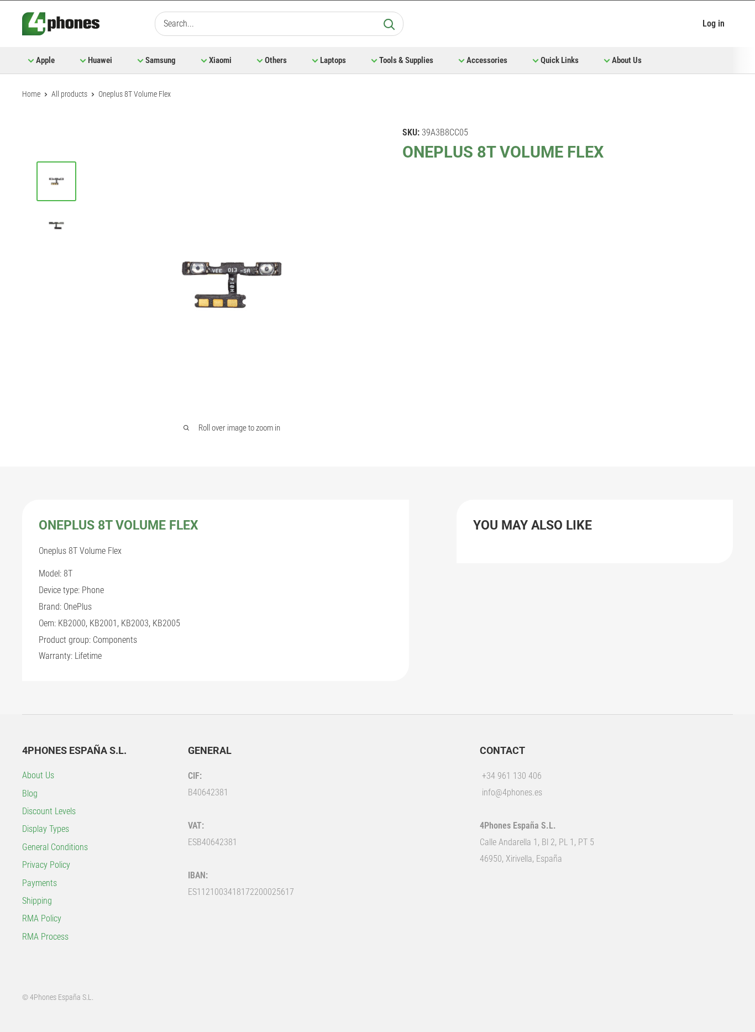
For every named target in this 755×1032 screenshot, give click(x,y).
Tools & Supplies (406, 60)
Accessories (486, 60)
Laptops (333, 60)
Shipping (37, 900)
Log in (713, 23)
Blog (30, 793)
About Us (627, 60)
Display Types (45, 829)
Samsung (160, 60)
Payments (39, 883)
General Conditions (55, 847)
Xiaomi (220, 60)
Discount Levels (49, 811)
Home (31, 94)
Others (276, 60)
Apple (45, 60)
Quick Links (560, 60)
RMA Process (45, 936)
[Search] (389, 23)
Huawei (100, 60)
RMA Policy (41, 918)
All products (69, 94)
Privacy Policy (46, 865)
